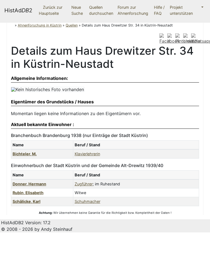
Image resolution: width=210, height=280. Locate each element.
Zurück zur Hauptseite (50, 10)
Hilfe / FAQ (159, 10)
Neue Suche (77, 10)
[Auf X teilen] (170, 38)
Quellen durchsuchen (101, 10)
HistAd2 (18, 10)
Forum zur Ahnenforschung (133, 10)
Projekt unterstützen (181, 10)
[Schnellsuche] (200, 7)
